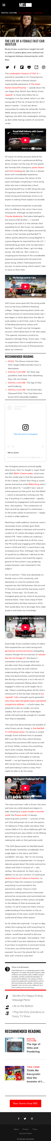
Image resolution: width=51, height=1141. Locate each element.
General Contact (25, 1133)
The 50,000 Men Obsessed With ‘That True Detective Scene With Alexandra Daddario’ (25, 393)
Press (35, 1129)
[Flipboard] (21, 67)
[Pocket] (29, 67)
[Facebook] (14, 67)
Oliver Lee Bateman (25, 13)
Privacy (25, 1129)
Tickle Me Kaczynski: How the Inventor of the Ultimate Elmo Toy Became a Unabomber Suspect (36, 1076)
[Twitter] (7, 67)
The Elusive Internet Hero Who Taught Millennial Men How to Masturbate (24, 365)
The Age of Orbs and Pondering (33, 1048)
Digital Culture (9, 13)
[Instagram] (43, 67)
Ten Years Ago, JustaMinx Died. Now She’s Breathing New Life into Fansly (25, 375)
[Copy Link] (36, 67)
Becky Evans (26, 457)
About (16, 1129)
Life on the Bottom (22, 1006)
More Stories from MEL (25, 1103)
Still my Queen (13, 453)
